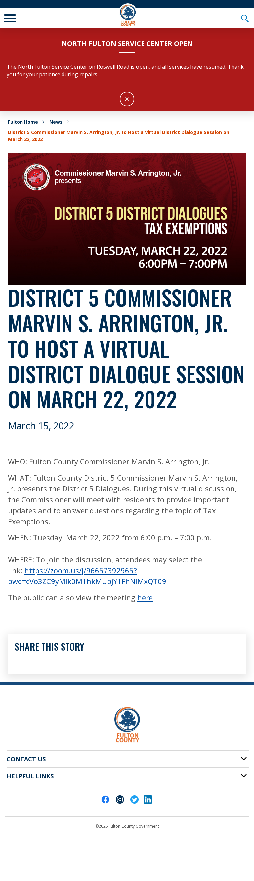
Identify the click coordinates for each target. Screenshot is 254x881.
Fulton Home (23, 122)
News (56, 122)
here (145, 597)
